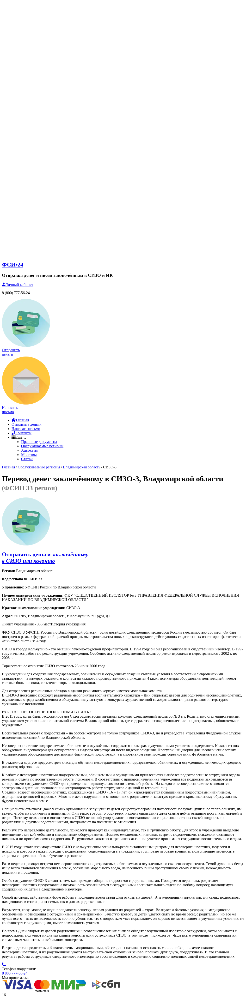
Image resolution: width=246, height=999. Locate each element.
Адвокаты (29, 450)
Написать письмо (26, 429)
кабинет (19, 285)
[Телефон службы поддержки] (4, 965)
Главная (22, 420)
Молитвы (29, 455)
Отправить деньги (27, 424)
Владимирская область (81, 467)
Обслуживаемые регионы (42, 446)
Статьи (27, 459)
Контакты (23, 433)
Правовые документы (39, 442)
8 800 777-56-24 (14, 973)
